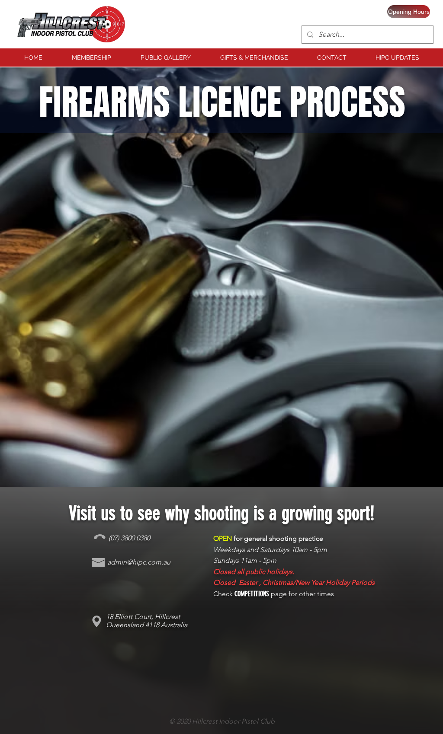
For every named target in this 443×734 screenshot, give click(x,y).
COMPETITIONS (251, 594)
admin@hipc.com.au (138, 562)
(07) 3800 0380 (129, 538)
